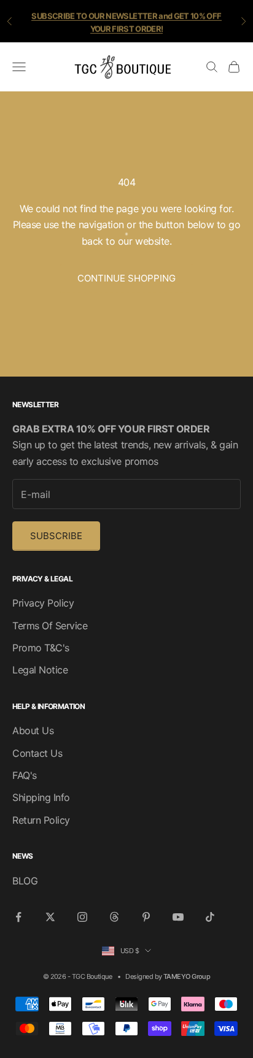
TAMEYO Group (186, 976)
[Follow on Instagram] (82, 917)
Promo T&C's (40, 648)
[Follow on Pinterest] (146, 917)
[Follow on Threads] (114, 917)
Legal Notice (40, 670)
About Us (32, 730)
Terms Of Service (49, 625)
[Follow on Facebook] (18, 917)
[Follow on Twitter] (50, 917)
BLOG (24, 881)
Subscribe (56, 536)
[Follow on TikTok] (210, 917)
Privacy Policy (43, 603)
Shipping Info (41, 797)
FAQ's (24, 775)
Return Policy (41, 820)
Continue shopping (126, 278)
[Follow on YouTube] (178, 917)
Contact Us (37, 753)
